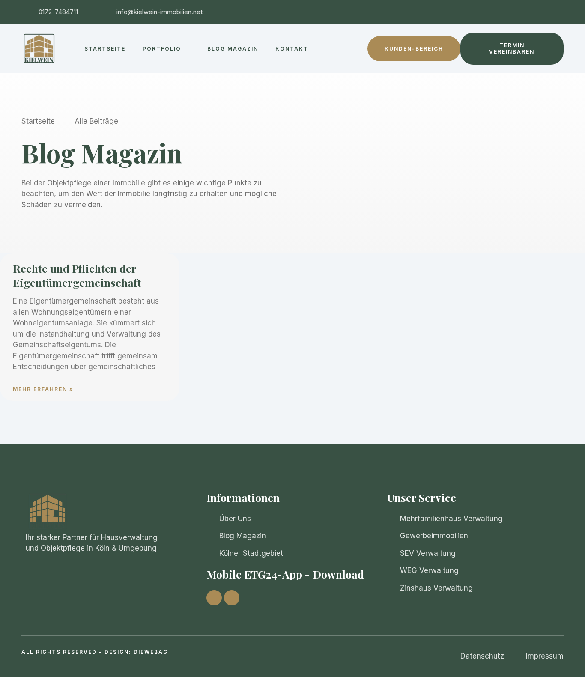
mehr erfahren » (43, 389)
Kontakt (291, 48)
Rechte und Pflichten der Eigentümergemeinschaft (77, 275)
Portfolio (162, 48)
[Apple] (214, 597)
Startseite (104, 48)
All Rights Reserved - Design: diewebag (94, 652)
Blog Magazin (232, 48)
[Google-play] (231, 597)
